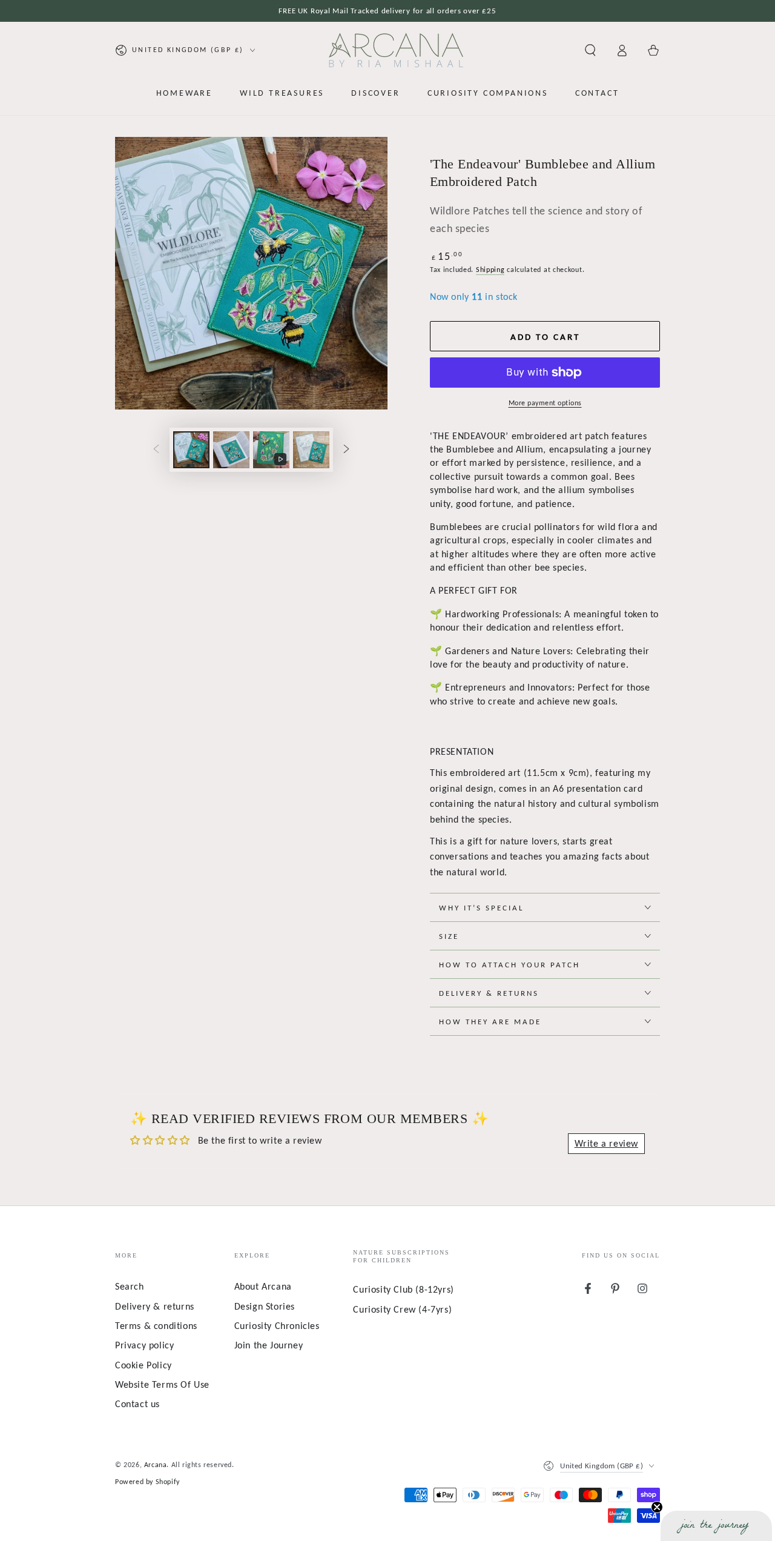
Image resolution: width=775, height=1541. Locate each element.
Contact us (137, 1404)
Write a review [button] (606, 1143)
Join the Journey (268, 1345)
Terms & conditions (156, 1325)
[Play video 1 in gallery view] (271, 449)
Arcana (155, 1464)
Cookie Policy (143, 1365)
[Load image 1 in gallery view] (191, 449)
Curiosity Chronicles (277, 1325)
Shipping (490, 269)
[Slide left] (156, 449)
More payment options (545, 403)
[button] (590, 50)
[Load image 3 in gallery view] (311, 449)
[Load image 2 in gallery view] (231, 449)
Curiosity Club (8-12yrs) (403, 1289)
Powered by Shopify (147, 1481)
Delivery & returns (154, 1306)
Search (129, 1286)
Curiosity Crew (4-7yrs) (402, 1309)
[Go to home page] (396, 50)
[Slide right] (346, 449)
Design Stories (264, 1306)
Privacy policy (144, 1345)
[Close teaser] (657, 1507)
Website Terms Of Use (162, 1384)
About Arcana (263, 1286)
